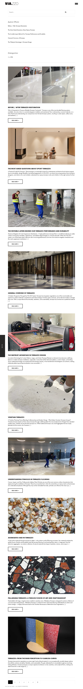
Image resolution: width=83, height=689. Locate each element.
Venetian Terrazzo (16, 417)
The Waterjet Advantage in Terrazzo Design (27, 355)
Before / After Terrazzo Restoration (24, 107)
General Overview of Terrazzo (21, 293)
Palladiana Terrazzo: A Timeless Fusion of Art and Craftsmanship (37, 598)
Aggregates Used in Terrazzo (20, 538)
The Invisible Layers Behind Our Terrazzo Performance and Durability (38, 231)
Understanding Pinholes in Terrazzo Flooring (28, 479)
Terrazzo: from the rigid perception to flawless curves (32, 658)
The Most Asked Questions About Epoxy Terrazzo (29, 169)
